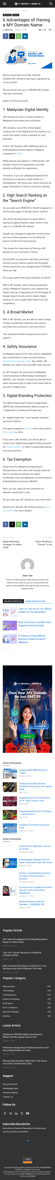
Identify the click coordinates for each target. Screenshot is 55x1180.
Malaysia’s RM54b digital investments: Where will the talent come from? (23, 1035)
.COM (18, 153)
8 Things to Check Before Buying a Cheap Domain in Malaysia (32, 639)
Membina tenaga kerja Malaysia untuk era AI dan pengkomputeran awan (26, 1048)
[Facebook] (5, 36)
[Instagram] (10, 1113)
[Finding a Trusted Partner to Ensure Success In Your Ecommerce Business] (10, 877)
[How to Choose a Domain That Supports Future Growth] (10, 625)
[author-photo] (27, 571)
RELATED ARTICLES (13, 601)
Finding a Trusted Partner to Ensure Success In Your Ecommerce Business (34, 876)
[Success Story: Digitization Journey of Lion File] (10, 850)
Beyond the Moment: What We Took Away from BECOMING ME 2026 (25, 1062)
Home (5, 10)
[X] (12, 36)
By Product (14, 10)
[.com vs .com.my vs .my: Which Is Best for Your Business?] (10, 612)
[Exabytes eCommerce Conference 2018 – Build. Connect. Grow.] (10, 801)
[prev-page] (4, 649)
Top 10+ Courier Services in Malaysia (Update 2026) (22, 953)
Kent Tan (9, 30)
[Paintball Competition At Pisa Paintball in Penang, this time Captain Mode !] (10, 787)
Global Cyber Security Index (17, 361)
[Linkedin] (25, 36)
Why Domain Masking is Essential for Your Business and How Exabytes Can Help (25, 967)
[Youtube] (27, 1113)
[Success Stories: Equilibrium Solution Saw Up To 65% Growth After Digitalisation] (10, 891)
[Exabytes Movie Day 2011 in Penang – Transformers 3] (10, 815)
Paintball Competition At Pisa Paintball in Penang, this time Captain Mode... (35, 786)
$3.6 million (9, 432)
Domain (25, 10)
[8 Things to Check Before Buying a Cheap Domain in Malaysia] (10, 639)
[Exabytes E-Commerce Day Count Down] (10, 828)
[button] (4, 4)
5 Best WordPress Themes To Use (43, 543)
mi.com (28, 428)
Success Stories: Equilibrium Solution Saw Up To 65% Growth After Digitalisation (35, 890)
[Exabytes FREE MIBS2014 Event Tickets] (10, 774)
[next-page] (9, 649)
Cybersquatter (14, 446)
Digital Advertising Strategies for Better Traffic (12, 544)
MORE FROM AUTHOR (35, 601)
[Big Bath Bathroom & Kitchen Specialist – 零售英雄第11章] (10, 905)
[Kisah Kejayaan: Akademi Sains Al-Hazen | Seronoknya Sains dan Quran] (10, 863)
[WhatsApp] (18, 36)
